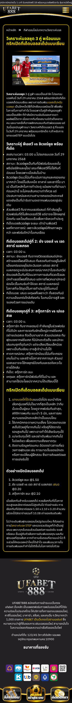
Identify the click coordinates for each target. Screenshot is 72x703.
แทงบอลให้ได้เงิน (22, 399)
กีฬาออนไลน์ (31, 30)
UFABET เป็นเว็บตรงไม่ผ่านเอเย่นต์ (43, 619)
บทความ (42, 30)
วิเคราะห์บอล (54, 30)
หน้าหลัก (11, 30)
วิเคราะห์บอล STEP (21, 525)
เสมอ (56, 484)
